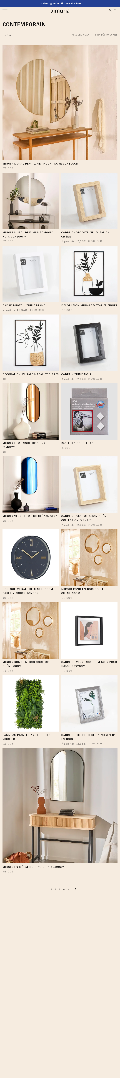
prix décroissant (106, 35)
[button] (5, 10)
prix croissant (81, 35)
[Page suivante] (75, 888)
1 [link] (51, 889)
